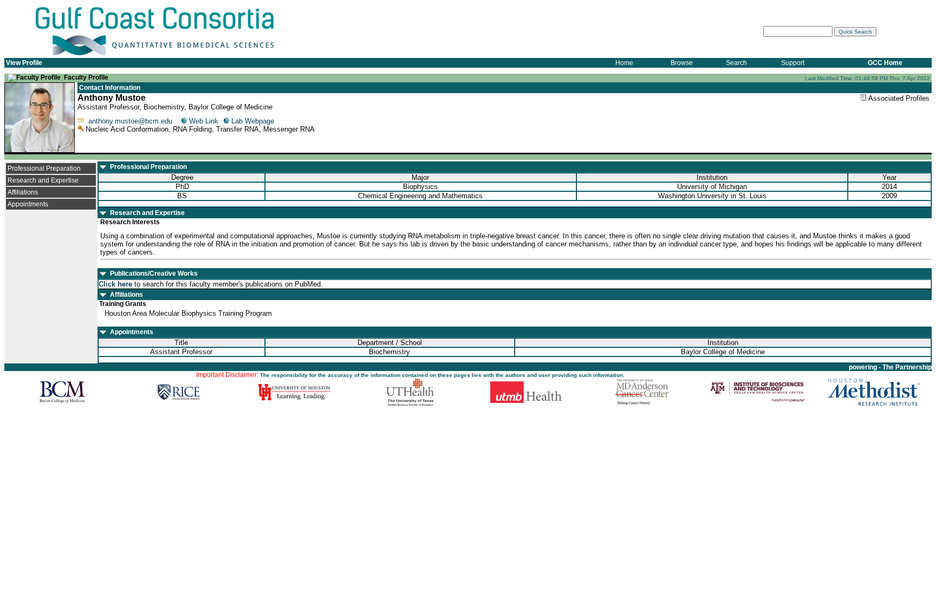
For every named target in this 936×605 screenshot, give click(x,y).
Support (792, 63)
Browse (682, 63)
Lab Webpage (252, 121)
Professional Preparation (44, 168)
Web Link (203, 121)
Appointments (28, 204)
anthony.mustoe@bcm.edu (130, 121)
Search (736, 63)
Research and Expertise (43, 180)
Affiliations (23, 192)
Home (624, 63)
